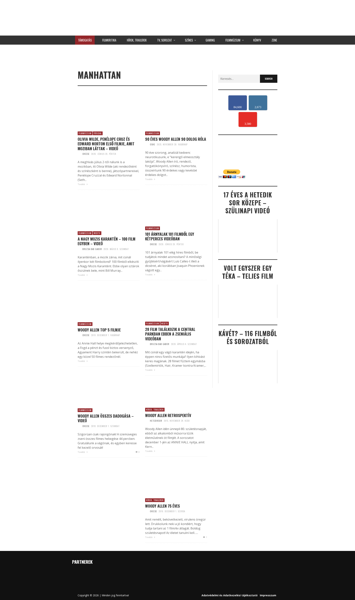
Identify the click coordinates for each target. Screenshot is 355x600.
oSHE (152, 144)
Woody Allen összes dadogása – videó (106, 418)
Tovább (82, 184)
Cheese (85, 153)
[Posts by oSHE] (146, 144)
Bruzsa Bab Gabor (92, 249)
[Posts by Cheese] (79, 153)
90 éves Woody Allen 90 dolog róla (175, 139)
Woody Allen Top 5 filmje (99, 329)
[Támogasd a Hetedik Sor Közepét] (177, 56)
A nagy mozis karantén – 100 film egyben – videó (106, 241)
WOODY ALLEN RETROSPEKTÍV (168, 415)
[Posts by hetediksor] (146, 420)
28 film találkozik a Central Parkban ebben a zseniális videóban (170, 334)
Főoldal (98, 133)
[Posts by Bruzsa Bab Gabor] (79, 249)
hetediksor (156, 420)
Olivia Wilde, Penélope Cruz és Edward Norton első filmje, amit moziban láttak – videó (106, 144)
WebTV (97, 233)
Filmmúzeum (85, 133)
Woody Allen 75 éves (162, 506)
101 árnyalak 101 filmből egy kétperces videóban (169, 236)
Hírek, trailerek (155, 409)
